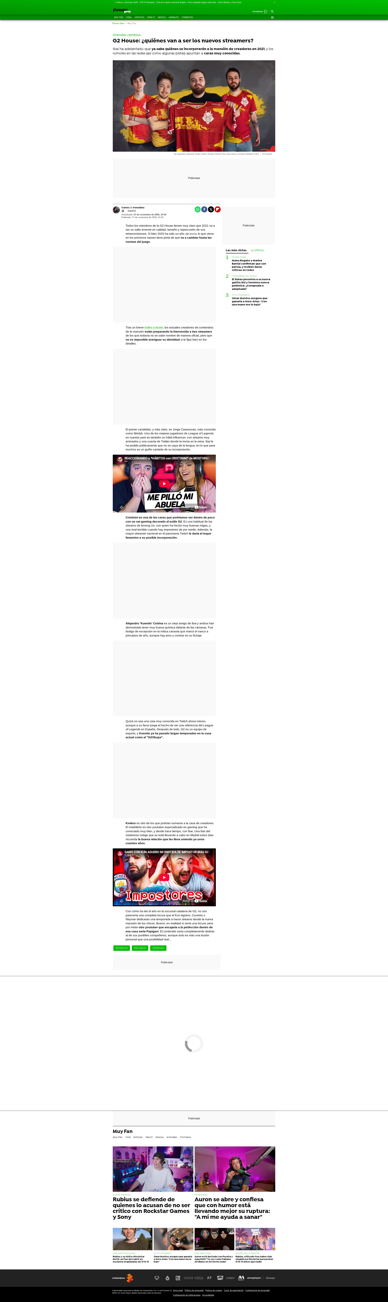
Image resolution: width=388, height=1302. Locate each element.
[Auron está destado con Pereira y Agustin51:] (214, 1239)
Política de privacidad (194, 1290)
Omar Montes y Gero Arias (229, 2)
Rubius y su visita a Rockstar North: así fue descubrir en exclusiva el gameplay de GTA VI (131, 1259)
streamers (158, 948)
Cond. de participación (234, 1290)
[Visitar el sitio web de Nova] (188, 1278)
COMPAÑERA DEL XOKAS (244, 276)
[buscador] (272, 12)
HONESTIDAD (201, 1195)
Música (162, 17)
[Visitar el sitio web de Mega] (199, 1278)
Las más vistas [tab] (236, 250)
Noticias (139, 17)
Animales (174, 17)
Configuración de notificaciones (187, 1295)
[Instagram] (122, 211)
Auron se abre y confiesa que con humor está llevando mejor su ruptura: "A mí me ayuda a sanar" (232, 1208)
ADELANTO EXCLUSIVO (124, 1253)
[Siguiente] (273, 2)
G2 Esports (122, 948)
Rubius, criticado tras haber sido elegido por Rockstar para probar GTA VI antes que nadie (254, 1259)
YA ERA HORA (239, 257)
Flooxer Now (118, 23)
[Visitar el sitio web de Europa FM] (230, 1278)
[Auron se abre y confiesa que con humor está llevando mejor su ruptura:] (235, 1169)
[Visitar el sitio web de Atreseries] (209, 1278)
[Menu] (272, 17)
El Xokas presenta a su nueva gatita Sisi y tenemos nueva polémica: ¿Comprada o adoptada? (251, 284)
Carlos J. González (132, 207)
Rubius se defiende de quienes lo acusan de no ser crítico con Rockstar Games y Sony (151, 1208)
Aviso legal (178, 1290)
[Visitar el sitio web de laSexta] (167, 1278)
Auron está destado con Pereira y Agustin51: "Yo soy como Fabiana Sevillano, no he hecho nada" (214, 1259)
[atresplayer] (259, 12)
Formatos (187, 17)
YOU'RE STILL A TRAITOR (247, 1253)
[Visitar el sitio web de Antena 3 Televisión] (156, 1278)
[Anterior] (114, 2)
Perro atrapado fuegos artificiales (201, 2)
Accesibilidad (208, 1295)
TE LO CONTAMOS (240, 295)
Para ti (151, 17)
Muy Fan (118, 17)
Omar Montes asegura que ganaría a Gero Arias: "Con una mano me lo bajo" (250, 301)
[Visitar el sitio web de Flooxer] (270, 1278)
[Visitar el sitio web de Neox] (177, 1278)
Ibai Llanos (140, 948)
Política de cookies (213, 1290)
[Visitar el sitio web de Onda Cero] (220, 1278)
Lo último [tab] (257, 250)
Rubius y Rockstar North (127, 2)
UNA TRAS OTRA (203, 1253)
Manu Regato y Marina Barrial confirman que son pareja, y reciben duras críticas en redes (249, 265)
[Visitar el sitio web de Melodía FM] (241, 1278)
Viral (129, 17)
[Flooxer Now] (133, 11)
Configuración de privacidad (257, 1290)
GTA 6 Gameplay (147, 2)
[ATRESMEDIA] (122, 1278)
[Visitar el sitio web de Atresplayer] (256, 1278)
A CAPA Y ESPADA (122, 1195)
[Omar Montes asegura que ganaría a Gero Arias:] (173, 1239)
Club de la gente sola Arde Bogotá (171, 2)
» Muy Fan (131, 23)
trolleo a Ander (153, 327)
